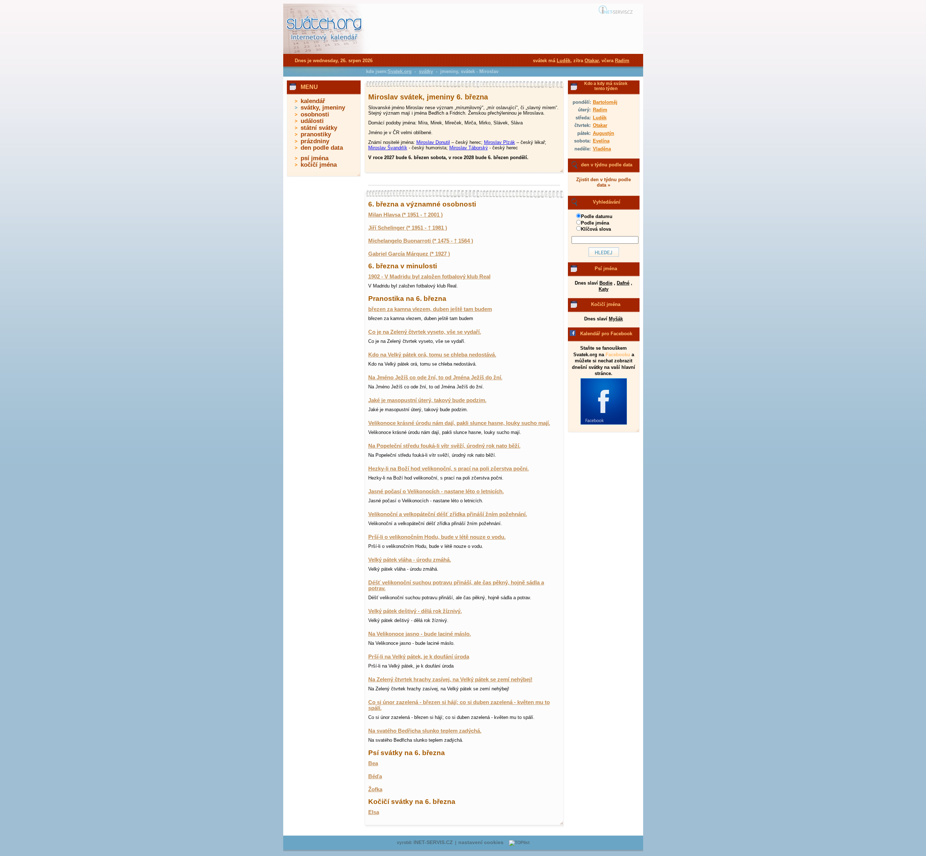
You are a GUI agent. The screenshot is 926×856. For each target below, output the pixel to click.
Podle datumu (596, 216)
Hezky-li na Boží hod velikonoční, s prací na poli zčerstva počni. (448, 469)
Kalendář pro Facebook (606, 333)
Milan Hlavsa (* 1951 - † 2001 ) (405, 215)
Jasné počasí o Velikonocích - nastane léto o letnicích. (436, 491)
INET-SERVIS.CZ (433, 842)
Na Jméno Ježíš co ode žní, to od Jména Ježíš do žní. (435, 377)
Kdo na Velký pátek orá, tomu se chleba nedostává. (432, 355)
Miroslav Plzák (499, 142)
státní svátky (319, 127)
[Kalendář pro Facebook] (604, 423)
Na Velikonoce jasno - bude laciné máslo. (419, 634)
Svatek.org (400, 71)
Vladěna (602, 149)
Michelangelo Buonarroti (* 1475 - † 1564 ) (420, 241)
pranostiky (316, 134)
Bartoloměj (605, 102)
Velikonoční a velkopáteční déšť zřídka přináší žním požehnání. (447, 514)
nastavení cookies (481, 842)
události (312, 121)
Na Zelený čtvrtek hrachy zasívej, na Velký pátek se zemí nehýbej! (450, 679)
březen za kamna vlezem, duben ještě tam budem (430, 309)
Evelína (601, 141)
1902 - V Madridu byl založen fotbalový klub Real (429, 277)
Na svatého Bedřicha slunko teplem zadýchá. (424, 731)
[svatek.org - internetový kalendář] (324, 52)
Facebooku (618, 354)
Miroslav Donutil (433, 142)
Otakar (600, 125)
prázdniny (315, 141)
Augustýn (603, 133)
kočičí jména (319, 164)
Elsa (373, 812)
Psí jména (606, 268)
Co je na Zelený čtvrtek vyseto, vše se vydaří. (424, 332)
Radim (600, 109)
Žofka (375, 789)
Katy (603, 289)
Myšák (616, 318)
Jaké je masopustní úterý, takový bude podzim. (427, 400)
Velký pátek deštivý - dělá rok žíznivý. (415, 611)
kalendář (313, 101)
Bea (373, 763)
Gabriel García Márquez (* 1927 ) (409, 254)
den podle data (322, 147)
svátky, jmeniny (323, 107)
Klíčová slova (596, 229)
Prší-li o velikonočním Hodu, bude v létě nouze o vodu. (437, 537)
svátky (426, 71)
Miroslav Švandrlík (387, 147)
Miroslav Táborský (468, 147)
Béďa (375, 776)
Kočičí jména (605, 304)
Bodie (605, 283)
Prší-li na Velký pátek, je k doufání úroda (418, 657)
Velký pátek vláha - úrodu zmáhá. (409, 560)
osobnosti (315, 114)
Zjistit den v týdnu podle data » (603, 182)
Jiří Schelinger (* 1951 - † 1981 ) (407, 228)
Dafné (623, 283)
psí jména (314, 158)
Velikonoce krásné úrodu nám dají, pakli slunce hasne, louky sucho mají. (459, 423)
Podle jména (595, 223)
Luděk (600, 117)
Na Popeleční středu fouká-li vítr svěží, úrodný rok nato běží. (444, 446)
